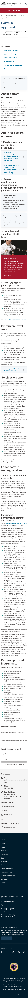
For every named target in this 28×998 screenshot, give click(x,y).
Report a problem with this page (14, 764)
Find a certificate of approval (14, 78)
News (2, 857)
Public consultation (6, 865)
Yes (6, 754)
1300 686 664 (9, 788)
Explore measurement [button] (13, 10)
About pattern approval (11, 50)
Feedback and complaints (8, 875)
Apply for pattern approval (12, 54)
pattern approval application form (16, 523)
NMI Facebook (9, 806)
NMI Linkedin (8, 815)
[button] (20, 4)
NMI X (7, 810)
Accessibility (4, 861)
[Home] (9, 2)
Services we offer (9, 61)
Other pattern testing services (13, 65)
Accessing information (7, 872)
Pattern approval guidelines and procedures (13, 217)
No (6, 759)
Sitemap (3, 882)
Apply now (7, 275)
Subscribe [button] (6, 938)
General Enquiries (9, 901)
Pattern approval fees (10, 57)
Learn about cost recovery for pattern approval (12, 733)
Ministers (3, 850)
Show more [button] (7, 69)
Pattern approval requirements (9, 197)
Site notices (4, 879)
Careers (3, 843)
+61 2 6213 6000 (8, 905)
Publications (4, 854)
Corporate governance (7, 868)
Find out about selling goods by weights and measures (14, 741)
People (3, 847)
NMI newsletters (9, 827)
